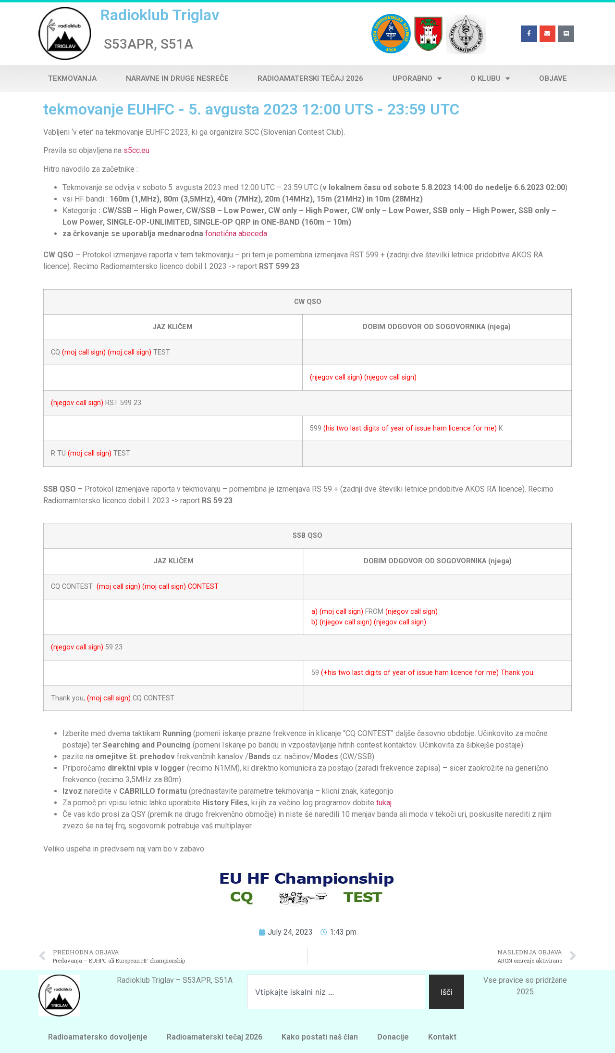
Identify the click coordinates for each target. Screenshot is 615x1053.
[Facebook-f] (529, 33)
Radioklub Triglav (159, 15)
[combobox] (336, 992)
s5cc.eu (136, 150)
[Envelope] (548, 33)
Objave (553, 78)
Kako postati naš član (320, 1036)
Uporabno (412, 78)
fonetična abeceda (236, 233)
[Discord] (566, 33)
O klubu (485, 78)
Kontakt (442, 1036)
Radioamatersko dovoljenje (98, 1036)
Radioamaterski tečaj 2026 (310, 78)
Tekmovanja (72, 78)
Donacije (393, 1036)
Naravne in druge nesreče (177, 78)
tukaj (384, 802)
